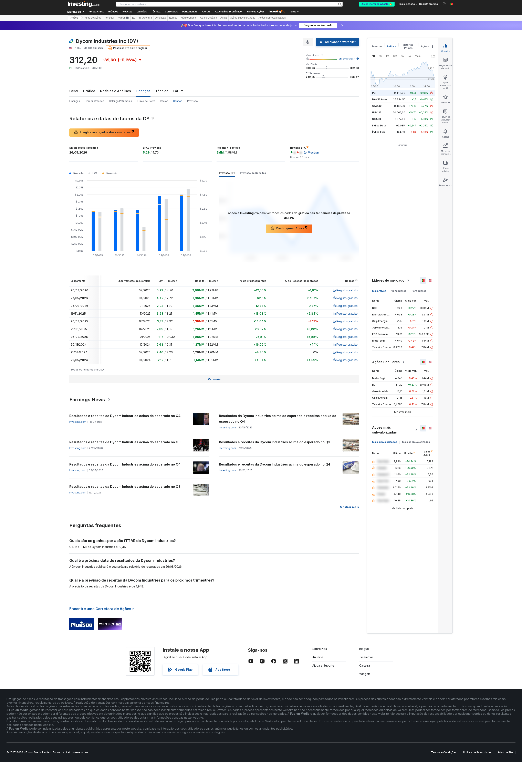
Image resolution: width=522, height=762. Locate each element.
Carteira (364, 665)
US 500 (376, 119)
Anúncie (317, 657)
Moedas (377, 46)
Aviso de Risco (506, 752)
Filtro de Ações (255, 11)
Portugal (109, 17)
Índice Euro (379, 132)
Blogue (364, 648)
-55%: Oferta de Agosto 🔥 (376, 4)
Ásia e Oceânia (208, 17)
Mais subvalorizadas (384, 441)
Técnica (161, 91)
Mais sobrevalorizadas (416, 441)
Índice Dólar (379, 125)
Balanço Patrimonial (121, 101)
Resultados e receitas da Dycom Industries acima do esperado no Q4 (124, 416)
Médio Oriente (189, 17)
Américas (160, 17)
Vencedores (398, 290)
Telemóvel (366, 657)
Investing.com (77, 421)
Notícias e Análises (115, 91)
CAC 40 (377, 105)
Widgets (364, 674)
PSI (374, 92)
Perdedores (418, 290)
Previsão (192, 101)
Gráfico (89, 91)
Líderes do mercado (388, 280)
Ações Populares (386, 362)
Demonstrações (94, 101)
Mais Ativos (379, 290)
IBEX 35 (376, 112)
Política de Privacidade (477, 752)
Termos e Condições (444, 752)
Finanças (74, 101)
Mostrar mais (349, 507)
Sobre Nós (319, 648)
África (223, 17)
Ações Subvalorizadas (242, 17)
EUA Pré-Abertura (142, 17)
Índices (391, 46)
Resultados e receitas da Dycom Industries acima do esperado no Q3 (124, 442)
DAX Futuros (379, 99)
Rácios (164, 101)
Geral (73, 91)
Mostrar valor (346, 59)
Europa (173, 17)
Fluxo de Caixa (146, 101)
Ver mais (214, 379)
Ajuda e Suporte (323, 665)
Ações (74, 17)
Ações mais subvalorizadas (384, 429)
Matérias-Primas (408, 46)
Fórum (178, 91)
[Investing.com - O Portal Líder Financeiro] (84, 4)
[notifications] (444, 4)
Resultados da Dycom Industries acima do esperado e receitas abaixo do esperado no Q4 (277, 419)
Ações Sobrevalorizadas (272, 17)
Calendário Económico (228, 11)
